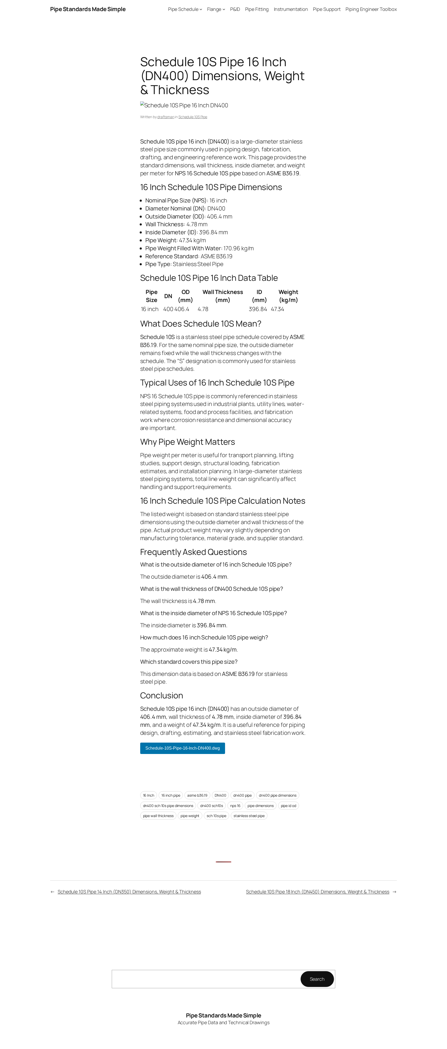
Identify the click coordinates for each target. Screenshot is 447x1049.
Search (317, 979)
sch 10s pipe (216, 815)
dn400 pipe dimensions (277, 795)
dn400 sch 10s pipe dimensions (168, 805)
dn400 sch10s (211, 805)
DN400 (220, 795)
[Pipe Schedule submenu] (200, 9)
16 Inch (148, 795)
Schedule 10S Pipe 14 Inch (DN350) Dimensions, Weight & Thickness (129, 891)
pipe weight (190, 815)
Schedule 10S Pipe (192, 116)
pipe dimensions (261, 805)
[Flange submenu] (223, 9)
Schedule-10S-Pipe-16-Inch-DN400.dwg (182, 748)
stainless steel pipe (249, 815)
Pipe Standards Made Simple (87, 9)
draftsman (165, 116)
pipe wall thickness (158, 815)
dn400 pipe (242, 795)
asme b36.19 (197, 795)
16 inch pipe (170, 795)
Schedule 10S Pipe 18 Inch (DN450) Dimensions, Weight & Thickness (317, 891)
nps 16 (235, 805)
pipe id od (288, 805)
